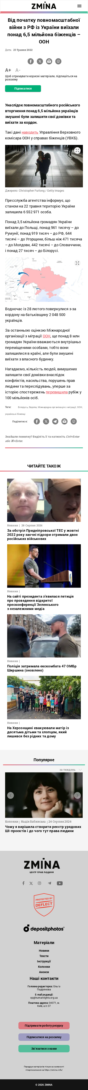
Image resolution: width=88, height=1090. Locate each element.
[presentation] (10, 795)
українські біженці (15, 413)
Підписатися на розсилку (44, 1037)
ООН (47, 335)
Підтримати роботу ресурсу (44, 1025)
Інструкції (44, 961)
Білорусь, (23, 407)
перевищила (57, 391)
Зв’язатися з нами (44, 1048)
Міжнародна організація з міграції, (57, 407)
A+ (8, 70)
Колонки (44, 967)
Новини (44, 950)
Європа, (33, 407)
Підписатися (23, 88)
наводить (30, 132)
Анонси (44, 972)
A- (17, 70)
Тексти (44, 956)
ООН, (80, 407)
